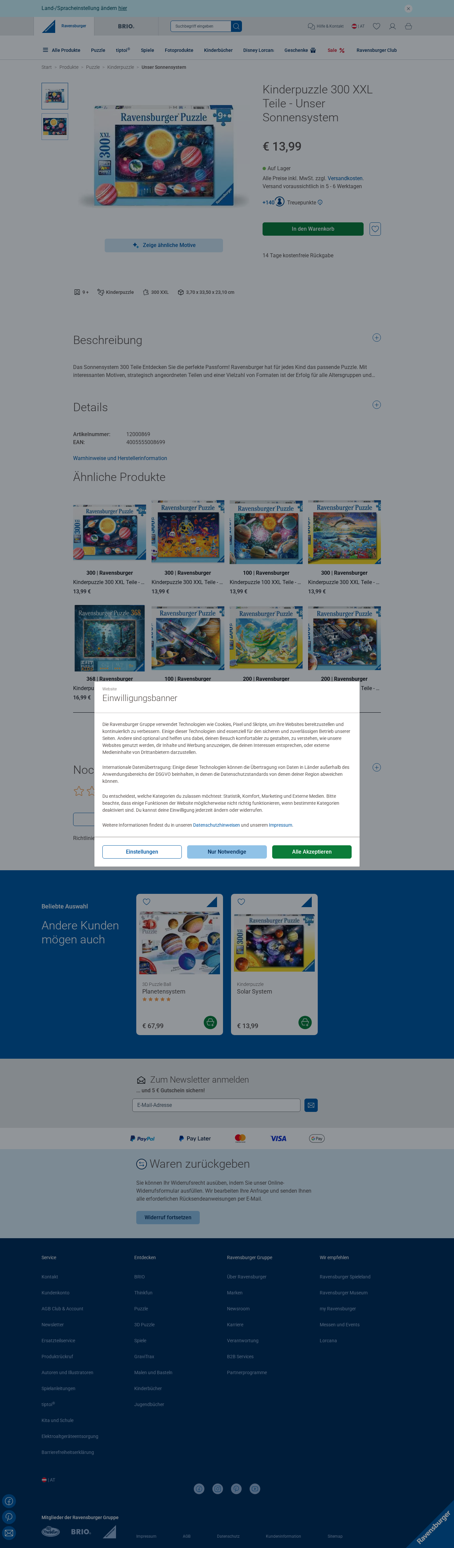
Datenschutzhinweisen (216, 825)
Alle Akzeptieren (312, 852)
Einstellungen (142, 852)
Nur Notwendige (227, 852)
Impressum (280, 825)
